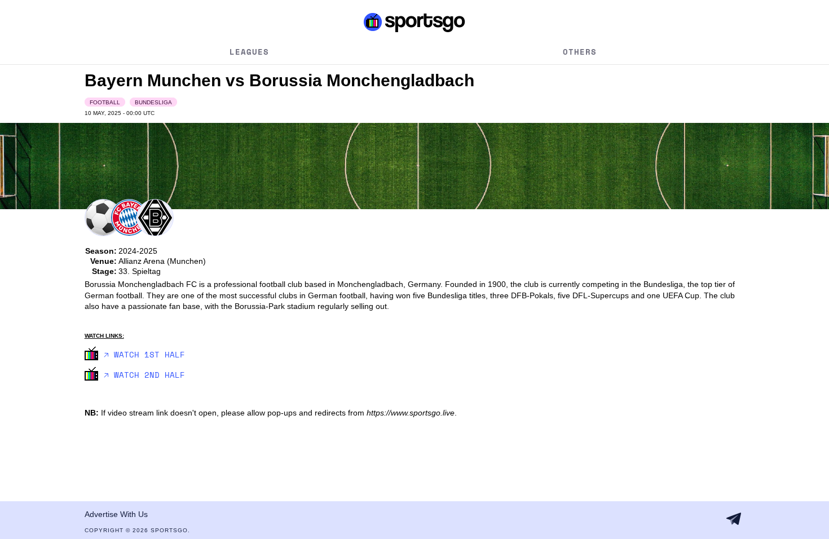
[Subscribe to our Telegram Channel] (733, 518)
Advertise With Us (116, 514)
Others (580, 52)
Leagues (249, 52)
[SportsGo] (415, 22)
